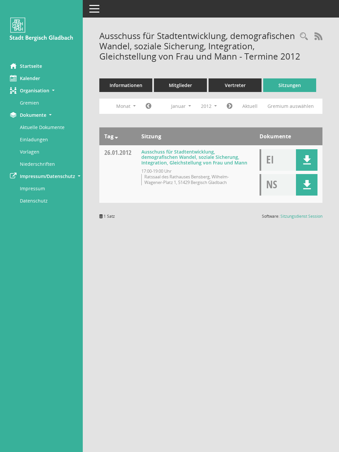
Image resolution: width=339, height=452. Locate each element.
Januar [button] (179, 106)
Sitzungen (289, 85)
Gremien (29, 103)
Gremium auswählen (290, 106)
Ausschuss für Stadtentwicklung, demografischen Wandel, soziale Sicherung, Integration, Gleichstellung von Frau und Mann (194, 157)
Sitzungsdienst (301, 216)
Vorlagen (29, 152)
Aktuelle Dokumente (42, 127)
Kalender (30, 78)
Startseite (31, 66)
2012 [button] (207, 106)
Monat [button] (124, 106)
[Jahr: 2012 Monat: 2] (229, 106)
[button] (41, 90)
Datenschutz (34, 201)
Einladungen (34, 139)
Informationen (126, 85)
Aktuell (250, 106)
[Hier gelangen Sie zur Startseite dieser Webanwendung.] (41, 29)
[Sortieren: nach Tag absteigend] (116, 136)
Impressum (32, 188)
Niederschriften (37, 164)
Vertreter (235, 85)
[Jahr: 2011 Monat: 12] (148, 106)
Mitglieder (180, 85)
